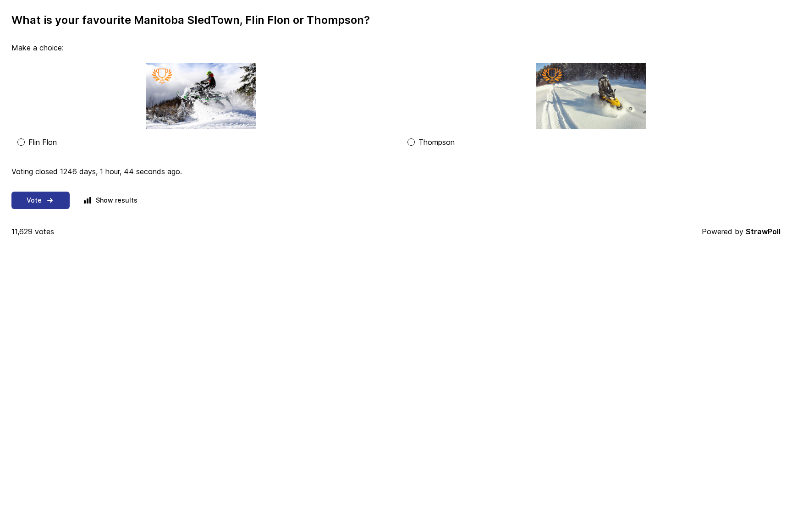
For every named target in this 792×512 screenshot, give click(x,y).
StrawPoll (763, 231)
